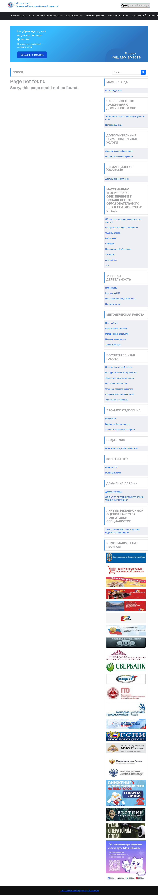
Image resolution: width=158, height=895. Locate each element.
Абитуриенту (73, 16)
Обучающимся (94, 16)
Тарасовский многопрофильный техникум (80, 890)
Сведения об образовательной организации (35, 16)
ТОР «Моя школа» (117, 16)
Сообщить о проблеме (32, 55)
